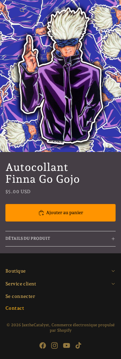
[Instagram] (54, 345)
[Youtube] (67, 345)
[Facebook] (43, 345)
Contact (14, 308)
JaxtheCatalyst (35, 325)
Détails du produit (27, 238)
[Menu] (7, 10)
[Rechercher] (22, 10)
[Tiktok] (78, 345)
